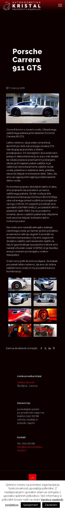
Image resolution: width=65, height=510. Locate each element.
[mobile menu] (60, 5)
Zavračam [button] (51, 505)
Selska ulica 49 (25, 382)
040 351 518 (32, 416)
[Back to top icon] (32, 478)
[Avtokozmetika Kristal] (22, 5)
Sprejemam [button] (30, 505)
